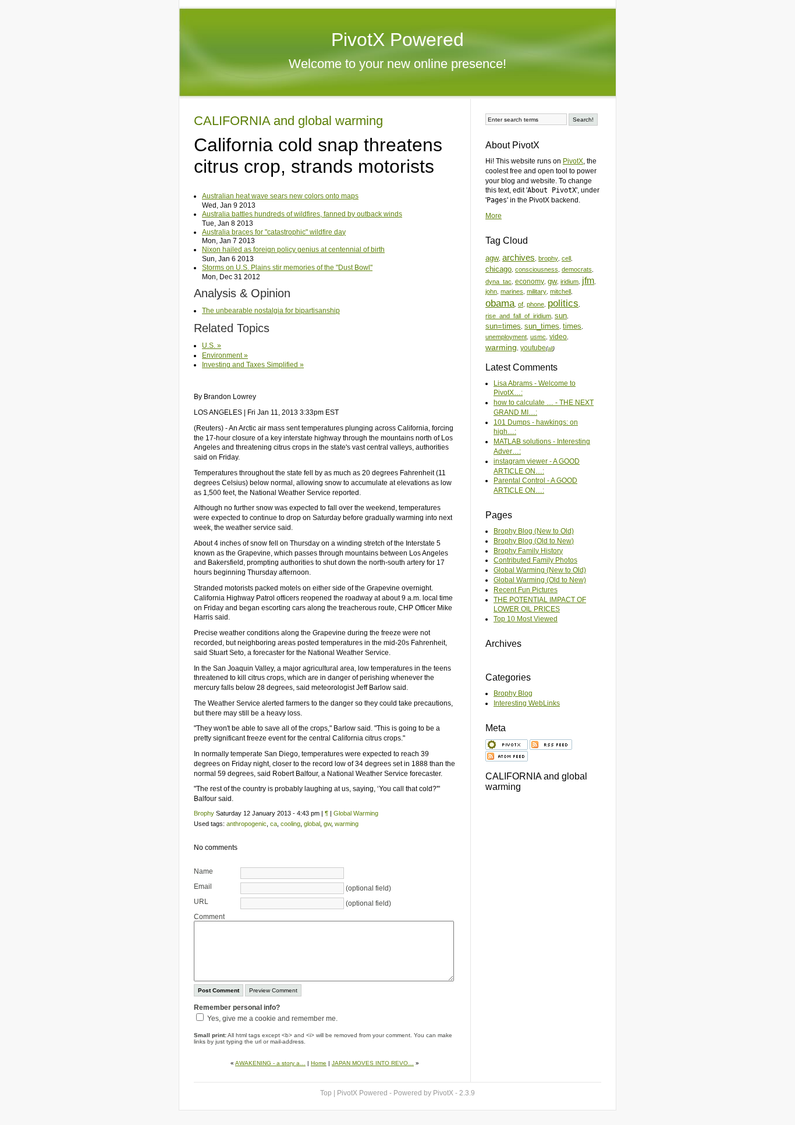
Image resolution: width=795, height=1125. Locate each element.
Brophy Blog (513, 693)
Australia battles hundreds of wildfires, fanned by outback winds (302, 214)
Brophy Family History (528, 551)
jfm (588, 281)
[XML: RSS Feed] (551, 743)
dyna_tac (498, 281)
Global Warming (355, 813)
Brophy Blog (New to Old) (534, 531)
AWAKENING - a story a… (270, 1063)
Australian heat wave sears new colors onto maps (280, 196)
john (491, 291)
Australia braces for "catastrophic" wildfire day (274, 232)
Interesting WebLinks (527, 703)
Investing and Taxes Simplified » (253, 365)
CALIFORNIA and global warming (288, 120)
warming (347, 823)
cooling (290, 823)
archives (518, 257)
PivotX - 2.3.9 (454, 1093)
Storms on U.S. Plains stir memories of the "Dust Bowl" (287, 268)
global (312, 823)
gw (327, 823)
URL (201, 902)
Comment (209, 917)
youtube (533, 347)
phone (535, 304)
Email (203, 886)
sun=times (503, 326)
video (558, 336)
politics (563, 303)
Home (318, 1063)
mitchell (560, 291)
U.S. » (211, 345)
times (572, 326)
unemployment (506, 336)
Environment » (225, 355)
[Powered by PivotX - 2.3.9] (506, 743)
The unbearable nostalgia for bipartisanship (271, 311)
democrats (577, 269)
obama (499, 303)
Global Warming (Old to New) (540, 580)
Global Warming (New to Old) (540, 570)
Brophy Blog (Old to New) (534, 541)
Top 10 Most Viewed (526, 619)
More (493, 216)
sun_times (541, 326)
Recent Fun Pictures (526, 590)
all (550, 348)
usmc (538, 336)
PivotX (573, 161)
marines (512, 291)
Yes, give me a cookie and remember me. (272, 1018)
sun (561, 315)
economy (529, 281)
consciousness (536, 269)
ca (273, 823)
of (520, 304)
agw (492, 258)
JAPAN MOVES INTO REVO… (373, 1063)
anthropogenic (246, 823)
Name (203, 871)
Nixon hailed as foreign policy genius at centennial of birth (293, 249)
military (536, 291)
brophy (548, 258)
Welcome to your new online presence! (397, 63)
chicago (498, 269)
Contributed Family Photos (535, 560)
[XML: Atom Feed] (506, 755)
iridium (569, 281)
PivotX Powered (397, 39)
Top (326, 1093)
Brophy (204, 813)
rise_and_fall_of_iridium (518, 315)
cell (566, 258)
